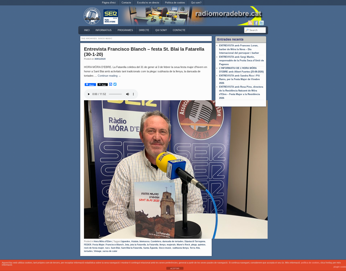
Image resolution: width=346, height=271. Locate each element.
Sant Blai (115, 248)
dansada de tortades (172, 241)
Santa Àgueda (150, 248)
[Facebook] (256, 23)
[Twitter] (261, 23)
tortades (88, 251)
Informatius (104, 30)
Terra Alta (195, 248)
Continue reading (109, 75)
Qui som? (196, 2)
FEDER (87, 244)
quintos (201, 244)
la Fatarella (152, 244)
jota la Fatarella (138, 244)
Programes (125, 30)
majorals (171, 244)
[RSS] (250, 23)
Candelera (156, 241)
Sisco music (165, 248)
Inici (87, 30)
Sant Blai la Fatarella (131, 248)
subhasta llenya (180, 248)
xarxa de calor (110, 251)
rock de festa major (94, 248)
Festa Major (98, 244)
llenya (162, 244)
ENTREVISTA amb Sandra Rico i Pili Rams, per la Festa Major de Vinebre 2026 (239, 79)
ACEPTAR (174, 268)
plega (194, 244)
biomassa (144, 241)
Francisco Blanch (115, 244)
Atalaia (134, 241)
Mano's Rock (183, 244)
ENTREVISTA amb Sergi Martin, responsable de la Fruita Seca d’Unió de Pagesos (241, 61)
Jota (127, 244)
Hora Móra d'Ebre (103, 241)
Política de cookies (175, 2)
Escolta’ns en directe (148, 2)
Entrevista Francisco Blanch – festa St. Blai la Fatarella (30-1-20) (144, 51)
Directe (144, 30)
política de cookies (310, 262)
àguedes (125, 241)
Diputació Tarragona (195, 241)
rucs (107, 248)
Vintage (97, 251)
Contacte (126, 2)
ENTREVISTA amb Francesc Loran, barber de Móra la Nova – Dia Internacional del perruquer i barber (239, 49)
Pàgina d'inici (109, 2)
